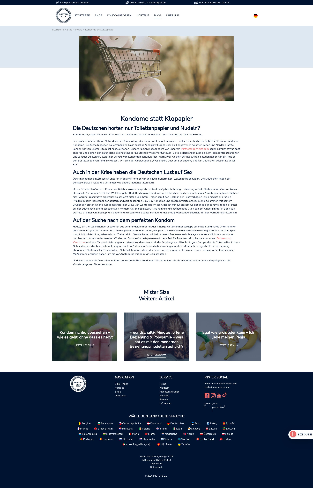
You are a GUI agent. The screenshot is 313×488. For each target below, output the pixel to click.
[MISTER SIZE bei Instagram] (213, 395)
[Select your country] (256, 15)
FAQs (163, 384)
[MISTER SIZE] (78, 383)
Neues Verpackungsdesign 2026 (156, 456)
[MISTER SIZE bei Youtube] (219, 395)
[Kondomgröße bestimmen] (293, 434)
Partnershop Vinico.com (195, 149)
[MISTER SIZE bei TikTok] (224, 395)
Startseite (82, 15)
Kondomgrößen (119, 15)
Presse (164, 399)
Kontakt (164, 395)
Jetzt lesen (83, 345)
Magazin (164, 388)
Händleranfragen (169, 391)
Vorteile (143, 15)
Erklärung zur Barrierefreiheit (156, 460)
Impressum (156, 463)
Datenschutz (156, 467)
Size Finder (121, 384)
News (78, 29)
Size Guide (305, 434)
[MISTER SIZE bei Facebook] (207, 395)
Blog (157, 15)
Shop (98, 15)
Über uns (172, 15)
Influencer (165, 403)
